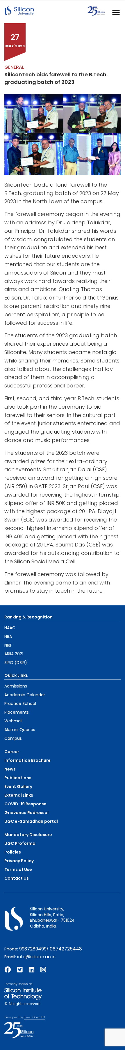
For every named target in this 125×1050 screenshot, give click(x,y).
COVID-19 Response (25, 804)
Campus (13, 738)
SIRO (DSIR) (15, 662)
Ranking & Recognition (28, 617)
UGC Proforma (19, 843)
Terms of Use (18, 869)
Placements (16, 712)
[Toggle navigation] (114, 11)
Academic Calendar (24, 695)
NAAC (9, 628)
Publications (17, 778)
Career (11, 752)
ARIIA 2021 (13, 654)
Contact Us (16, 878)
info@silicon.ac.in (36, 956)
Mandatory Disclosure (28, 835)
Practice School (20, 703)
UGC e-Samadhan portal (31, 821)
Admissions (15, 686)
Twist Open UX (34, 1017)
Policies (12, 852)
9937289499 (33, 949)
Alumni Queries (19, 730)
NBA (8, 636)
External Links (18, 795)
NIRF (8, 645)
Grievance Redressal (26, 813)
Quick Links (16, 675)
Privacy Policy (19, 861)
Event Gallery (18, 786)
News (10, 769)
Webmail (13, 721)
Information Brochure (27, 760)
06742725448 (66, 949)
